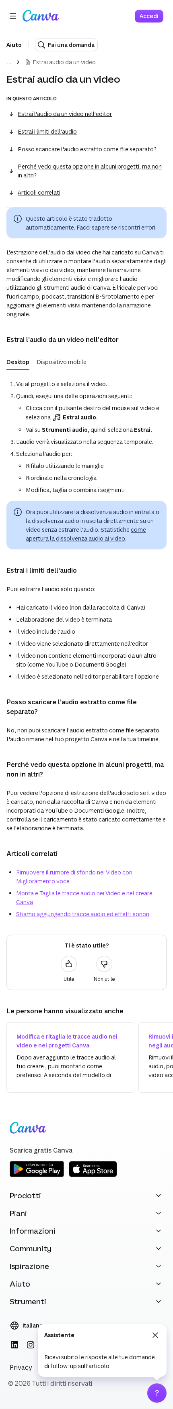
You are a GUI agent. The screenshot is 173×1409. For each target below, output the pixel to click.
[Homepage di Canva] (41, 16)
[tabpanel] (86, 435)
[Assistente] (157, 1393)
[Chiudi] (155, 1335)
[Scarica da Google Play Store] (37, 1175)
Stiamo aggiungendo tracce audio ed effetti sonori (82, 914)
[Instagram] (30, 1344)
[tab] (17, 362)
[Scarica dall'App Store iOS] (93, 1175)
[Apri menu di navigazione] (12, 16)
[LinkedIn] (14, 1344)
